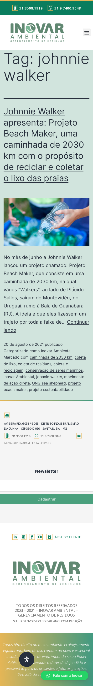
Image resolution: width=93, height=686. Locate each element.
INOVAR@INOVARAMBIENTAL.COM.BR (27, 443)
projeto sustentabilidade (51, 389)
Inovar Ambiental (56, 350)
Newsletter (46, 471)
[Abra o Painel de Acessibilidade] (26, 659)
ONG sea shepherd (49, 383)
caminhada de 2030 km (51, 357)
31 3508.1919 (31, 8)
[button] (87, 32)
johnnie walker (49, 376)
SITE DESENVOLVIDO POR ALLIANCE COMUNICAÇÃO (47, 621)
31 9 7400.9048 (67, 8)
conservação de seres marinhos (54, 370)
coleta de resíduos (34, 363)
